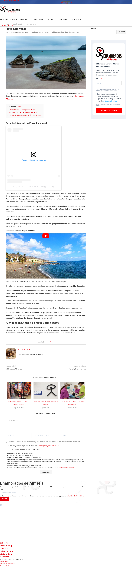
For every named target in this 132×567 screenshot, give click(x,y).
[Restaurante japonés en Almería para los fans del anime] (19, 390)
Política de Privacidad (66, 468)
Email (2, 489)
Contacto (76, 20)
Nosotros (62, 20)
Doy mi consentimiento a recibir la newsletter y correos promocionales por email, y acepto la (43, 496)
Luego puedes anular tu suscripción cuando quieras (108, 104)
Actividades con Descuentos (13, 20)
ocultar (20, 106)
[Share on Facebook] (53, 342)
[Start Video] (46, 256)
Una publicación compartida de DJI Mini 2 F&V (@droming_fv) (33, 187)
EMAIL (98, 78)
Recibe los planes (109, 110)
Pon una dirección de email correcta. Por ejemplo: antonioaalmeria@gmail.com (107, 89)
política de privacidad (110, 101)
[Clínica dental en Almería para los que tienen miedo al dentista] (72, 390)
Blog (50, 20)
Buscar (94, 28)
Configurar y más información (49, 446)
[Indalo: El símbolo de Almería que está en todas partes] (46, 390)
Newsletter (37, 20)
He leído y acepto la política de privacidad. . (34, 446)
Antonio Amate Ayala (21, 32)
